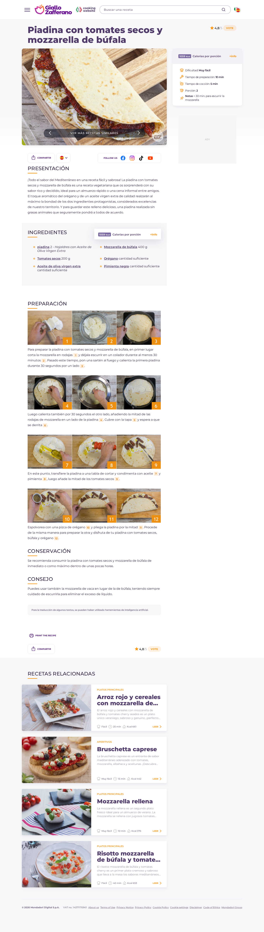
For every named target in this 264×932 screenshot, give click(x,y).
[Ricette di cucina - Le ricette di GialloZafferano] (237, 9)
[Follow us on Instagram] (133, 158)
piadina (43, 247)
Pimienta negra (116, 266)
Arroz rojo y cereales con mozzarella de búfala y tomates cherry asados (128, 700)
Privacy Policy (143, 907)
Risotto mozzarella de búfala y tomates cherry (127, 856)
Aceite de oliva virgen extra (59, 266)
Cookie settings (179, 907)
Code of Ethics (211, 907)
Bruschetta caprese (127, 749)
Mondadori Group (231, 907)
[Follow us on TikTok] (142, 158)
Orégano (111, 258)
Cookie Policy (161, 907)
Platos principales (110, 689)
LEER (155, 726)
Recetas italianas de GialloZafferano (65, 9)
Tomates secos (48, 258)
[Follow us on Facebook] (124, 158)
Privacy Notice (125, 907)
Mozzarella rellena (125, 801)
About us (93, 907)
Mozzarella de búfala (120, 247)
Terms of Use (107, 907)
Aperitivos (104, 741)
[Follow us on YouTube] (151, 158)
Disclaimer (196, 907)
